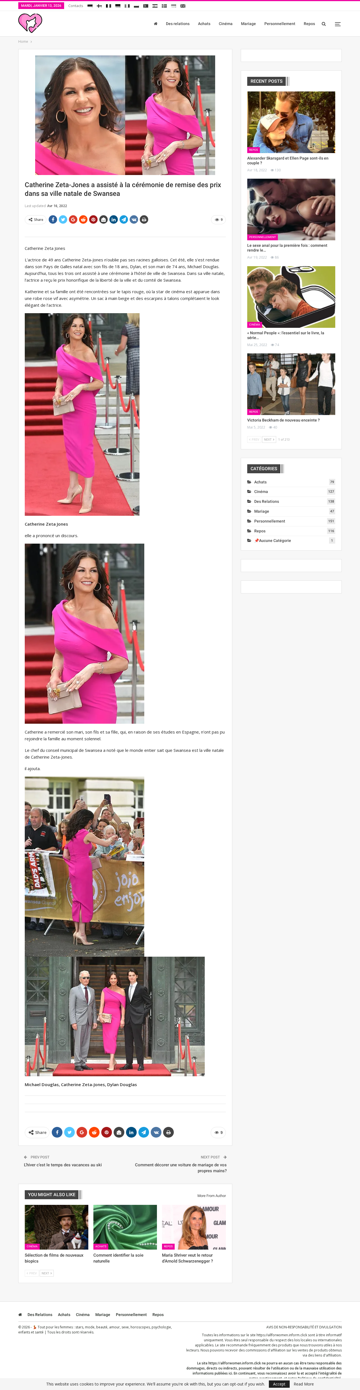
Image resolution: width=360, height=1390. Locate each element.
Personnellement (279, 23)
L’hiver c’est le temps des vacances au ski (63, 1164)
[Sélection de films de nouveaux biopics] (56, 1227)
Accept (279, 1384)
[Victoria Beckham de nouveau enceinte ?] (291, 384)
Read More (304, 1384)
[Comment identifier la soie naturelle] (125, 1227)
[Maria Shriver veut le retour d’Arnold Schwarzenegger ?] (194, 1227)
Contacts (75, 5)
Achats (204, 23)
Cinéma (226, 23)
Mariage (248, 23)
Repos (309, 23)
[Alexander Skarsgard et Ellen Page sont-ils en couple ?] (291, 122)
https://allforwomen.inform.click (281, 1335)
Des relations (178, 23)
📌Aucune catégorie (272, 540)
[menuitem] (90, 5)
